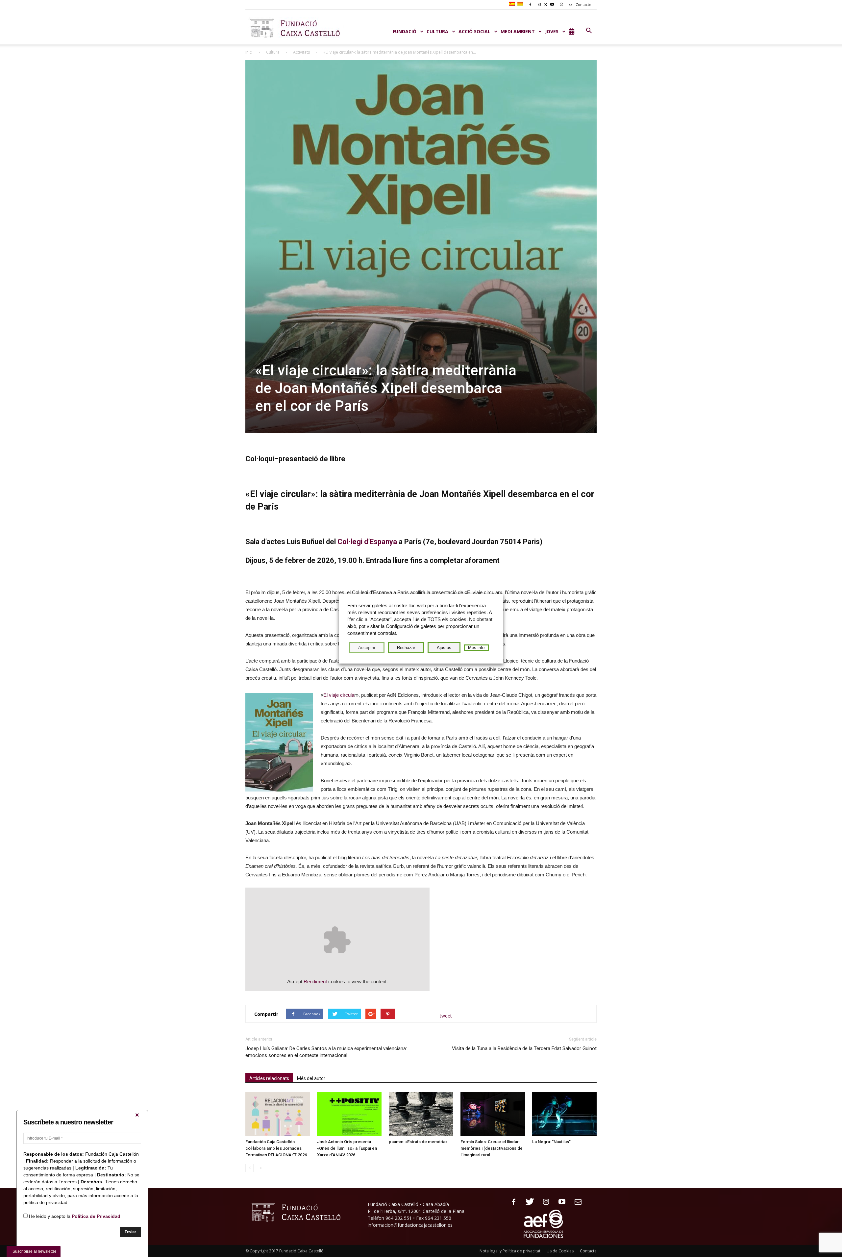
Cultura (273, 52)
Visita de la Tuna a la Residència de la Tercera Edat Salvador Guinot (524, 1048)
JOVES (551, 31)
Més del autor (311, 1078)
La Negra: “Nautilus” (551, 1141)
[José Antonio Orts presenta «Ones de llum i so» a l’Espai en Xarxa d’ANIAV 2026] (349, 1114)
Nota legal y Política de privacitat (510, 1251)
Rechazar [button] (406, 647)
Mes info (476, 647)
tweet (446, 1016)
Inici (249, 52)
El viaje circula (338, 695)
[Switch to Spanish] (512, 4)
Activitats (301, 52)
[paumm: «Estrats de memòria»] (421, 1114)
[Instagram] (543, 1202)
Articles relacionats (269, 1078)
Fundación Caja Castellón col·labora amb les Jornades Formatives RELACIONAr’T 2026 (276, 1148)
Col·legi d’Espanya (367, 542)
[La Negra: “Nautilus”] (564, 1114)
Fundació (404, 31)
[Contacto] (575, 1202)
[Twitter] (527, 1202)
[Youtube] (559, 1202)
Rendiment (315, 981)
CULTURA (437, 31)
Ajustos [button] (444, 647)
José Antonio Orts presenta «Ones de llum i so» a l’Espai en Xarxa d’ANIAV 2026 (347, 1148)
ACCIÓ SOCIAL (474, 31)
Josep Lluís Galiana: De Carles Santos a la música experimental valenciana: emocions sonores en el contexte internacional (326, 1051)
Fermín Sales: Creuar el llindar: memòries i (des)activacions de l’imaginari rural (491, 1148)
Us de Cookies (560, 1251)
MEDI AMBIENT (518, 31)
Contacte (583, 4)
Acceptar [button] (366, 647)
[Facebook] (511, 1202)
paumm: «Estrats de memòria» (418, 1141)
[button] (589, 31)
